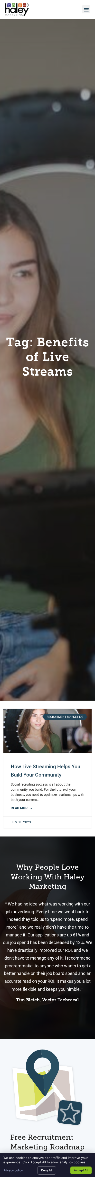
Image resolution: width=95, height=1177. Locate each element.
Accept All (81, 1170)
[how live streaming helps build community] (47, 731)
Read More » (21, 808)
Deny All (46, 1170)
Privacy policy (13, 1170)
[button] (86, 9)
